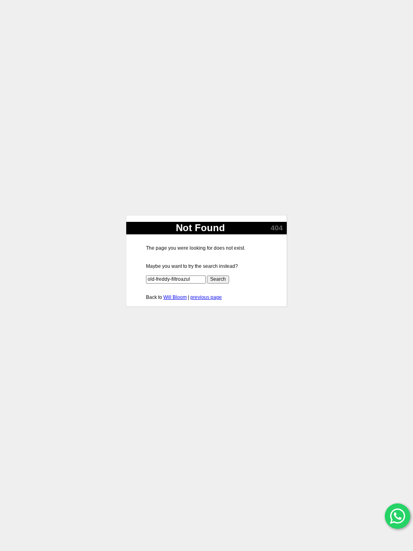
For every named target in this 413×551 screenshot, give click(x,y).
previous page (206, 297)
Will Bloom (175, 297)
